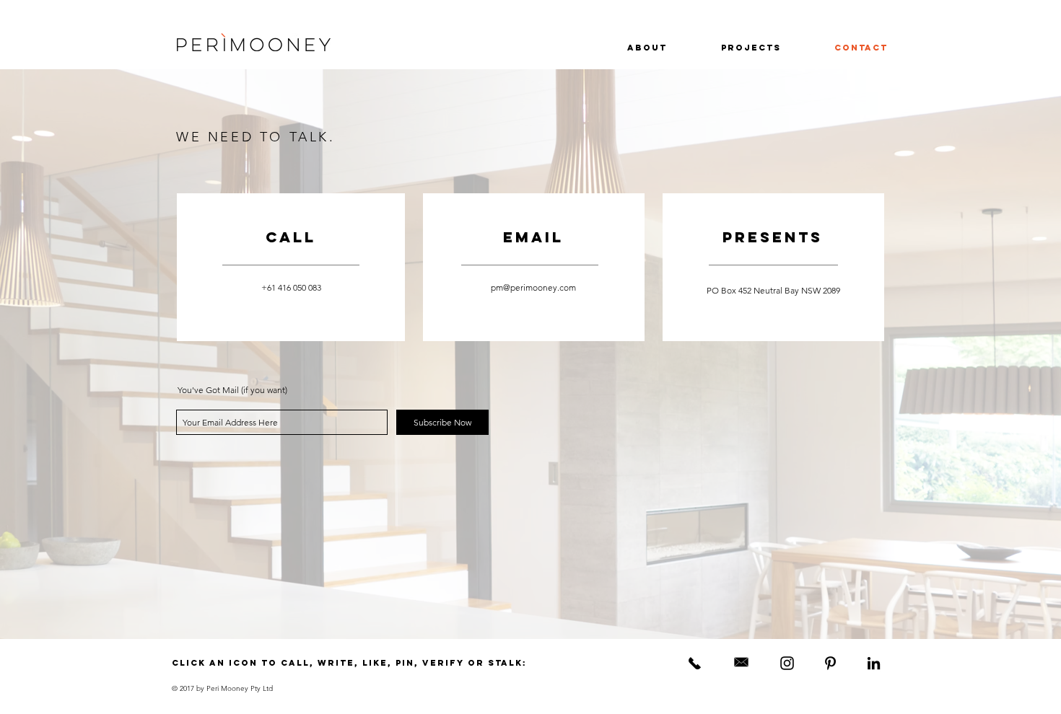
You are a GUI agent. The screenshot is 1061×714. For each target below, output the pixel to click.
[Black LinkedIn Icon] (874, 663)
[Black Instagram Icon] (787, 663)
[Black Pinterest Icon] (830, 663)
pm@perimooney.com (533, 287)
